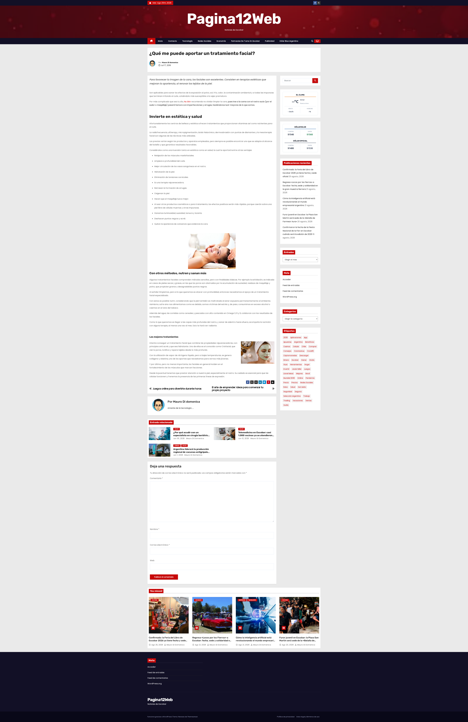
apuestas (287, 342)
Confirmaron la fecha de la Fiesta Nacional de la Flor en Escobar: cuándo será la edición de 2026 (299, 231)
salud (293, 387)
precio (286, 382)
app (305, 337)
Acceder (287, 279)
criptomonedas (290, 355)
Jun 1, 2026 (178, 455)
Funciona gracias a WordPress (159, 717)
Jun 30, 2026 (179, 438)
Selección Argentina (292, 396)
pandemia (310, 378)
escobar (295, 360)
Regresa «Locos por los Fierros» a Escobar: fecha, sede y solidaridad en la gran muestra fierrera (300, 186)
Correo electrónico (160, 545)
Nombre (154, 529)
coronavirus (299, 351)
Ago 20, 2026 (288, 645)
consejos (287, 351)
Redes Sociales (204, 41)
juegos (307, 369)
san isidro (302, 387)
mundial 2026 (289, 378)
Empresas (242, 600)
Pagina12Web (234, 18)
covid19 (310, 351)
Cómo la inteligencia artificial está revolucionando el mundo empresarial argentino (299, 202)
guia (285, 364)
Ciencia (177, 445)
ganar (304, 360)
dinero (286, 360)
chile (304, 346)
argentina (298, 342)
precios (295, 382)
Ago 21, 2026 (201, 645)
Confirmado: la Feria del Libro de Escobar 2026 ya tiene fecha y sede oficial (300, 173)
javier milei (296, 369)
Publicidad (269, 41)
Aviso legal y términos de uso (308, 717)
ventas (309, 400)
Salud (177, 429)
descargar (304, 355)
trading (286, 400)
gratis (311, 360)
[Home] (151, 41)
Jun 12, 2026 (243, 438)
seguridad (287, 391)
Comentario (156, 478)
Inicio (160, 41)
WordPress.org (290, 296)
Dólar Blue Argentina (289, 41)
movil (308, 373)
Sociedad (198, 600)
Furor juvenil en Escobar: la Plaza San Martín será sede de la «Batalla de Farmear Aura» (300, 218)
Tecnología (187, 41)
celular (296, 346)
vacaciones (298, 400)
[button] (312, 41)
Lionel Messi (288, 373)
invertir (286, 369)
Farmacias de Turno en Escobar (245, 41)
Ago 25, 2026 (157, 645)
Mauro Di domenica (170, 62)
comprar (313, 346)
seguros (298, 391)
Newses (181, 717)
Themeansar (192, 717)
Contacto (172, 41)
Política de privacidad (285, 717)
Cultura (154, 600)
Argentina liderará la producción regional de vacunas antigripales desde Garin (191, 452)
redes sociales (306, 382)
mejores (299, 373)
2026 (285, 337)
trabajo (306, 396)
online (300, 378)
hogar (307, 364)
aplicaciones (295, 337)
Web (152, 560)
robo (285, 387)
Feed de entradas (291, 285)
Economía (221, 41)
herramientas (296, 364)
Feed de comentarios (293, 291)
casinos (286, 346)
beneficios (309, 342)
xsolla (285, 405)
